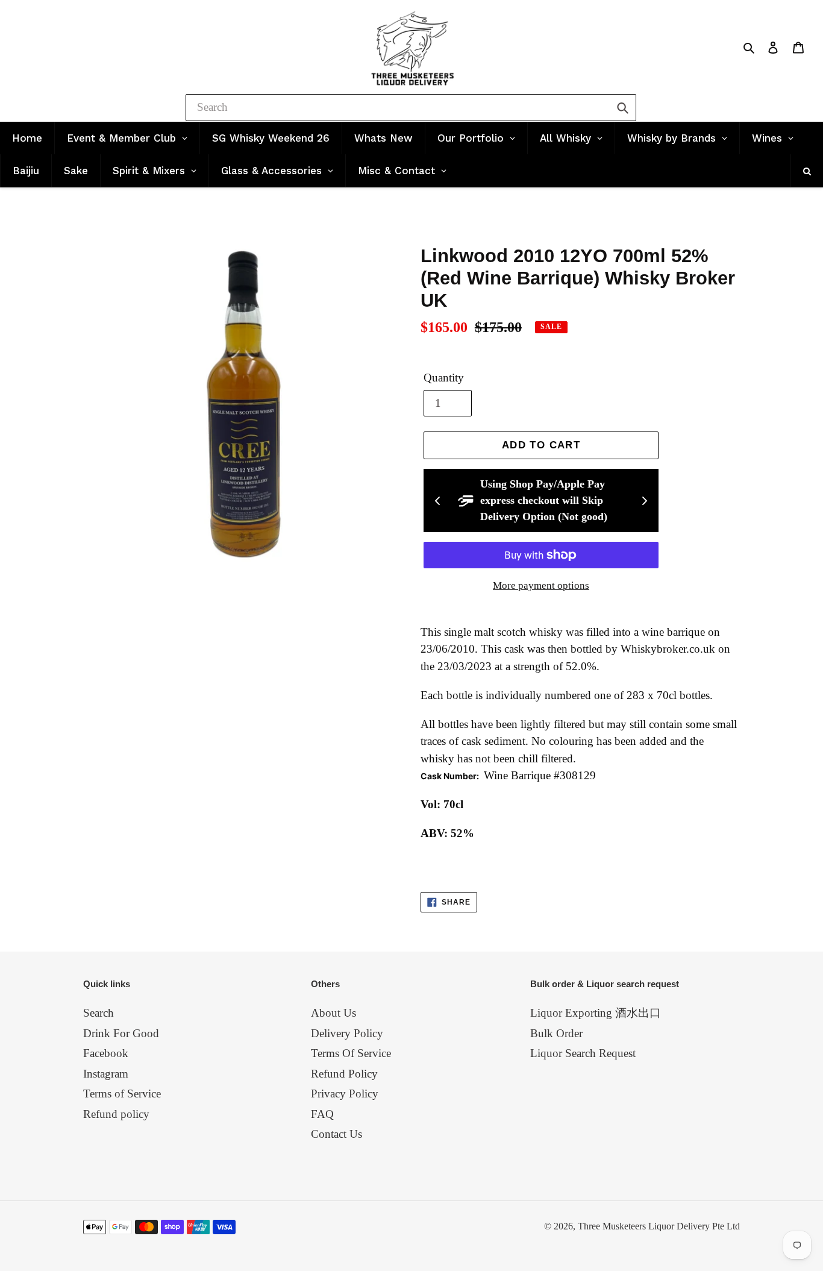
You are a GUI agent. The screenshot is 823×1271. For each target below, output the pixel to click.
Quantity (444, 377)
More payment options (541, 585)
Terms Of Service (351, 1053)
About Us (333, 1012)
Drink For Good (121, 1033)
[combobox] (411, 107)
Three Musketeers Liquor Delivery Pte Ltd (659, 1226)
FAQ (322, 1114)
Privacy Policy (344, 1093)
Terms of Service (122, 1093)
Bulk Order (556, 1033)
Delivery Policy (347, 1033)
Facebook (105, 1053)
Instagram (105, 1073)
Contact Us (336, 1134)
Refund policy (116, 1114)
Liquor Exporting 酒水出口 (595, 1012)
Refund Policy (344, 1073)
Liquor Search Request (583, 1053)
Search (98, 1012)
